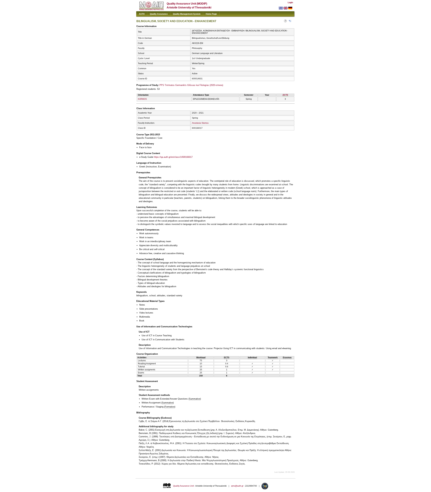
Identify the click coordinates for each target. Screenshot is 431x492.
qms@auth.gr (237, 486)
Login (290, 2)
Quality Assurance (159, 14)
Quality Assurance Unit (183, 486)
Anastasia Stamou (200, 123)
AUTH (142, 14)
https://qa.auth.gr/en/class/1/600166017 (173, 157)
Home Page (211, 14)
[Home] (151, 9)
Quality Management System (187, 14)
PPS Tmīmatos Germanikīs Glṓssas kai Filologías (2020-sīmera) (191, 85)
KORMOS (142, 99)
